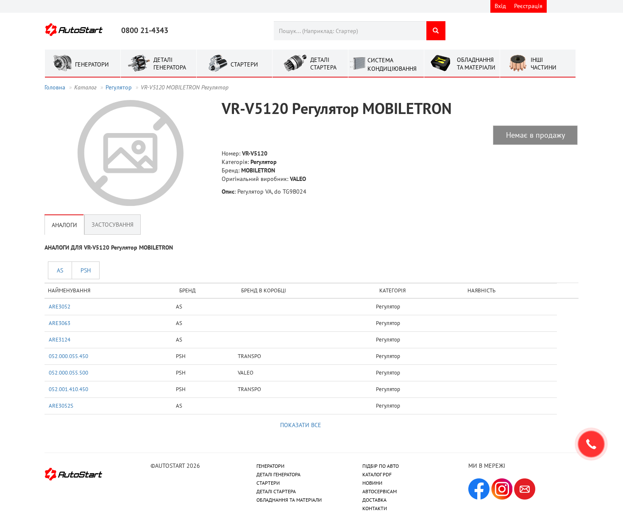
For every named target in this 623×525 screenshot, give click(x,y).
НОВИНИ (372, 483)
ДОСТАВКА (374, 500)
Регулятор (119, 87)
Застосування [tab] (113, 224)
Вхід (500, 6)
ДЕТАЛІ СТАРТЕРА (276, 491)
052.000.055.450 (68, 356)
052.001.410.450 (68, 389)
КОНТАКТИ (374, 508)
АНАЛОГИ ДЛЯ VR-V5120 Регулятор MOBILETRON (108, 247)
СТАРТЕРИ (268, 483)
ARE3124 (59, 339)
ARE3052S (61, 405)
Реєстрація (528, 6)
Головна (54, 87)
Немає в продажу (535, 135)
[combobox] (350, 30)
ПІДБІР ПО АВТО (380, 466)
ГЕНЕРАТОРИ (270, 466)
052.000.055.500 (68, 372)
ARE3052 (59, 306)
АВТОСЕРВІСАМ (379, 491)
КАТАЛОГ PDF (377, 474)
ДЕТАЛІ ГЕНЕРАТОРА (278, 474)
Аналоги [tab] (64, 224)
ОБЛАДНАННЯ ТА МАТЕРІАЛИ (289, 500)
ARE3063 (59, 322)
